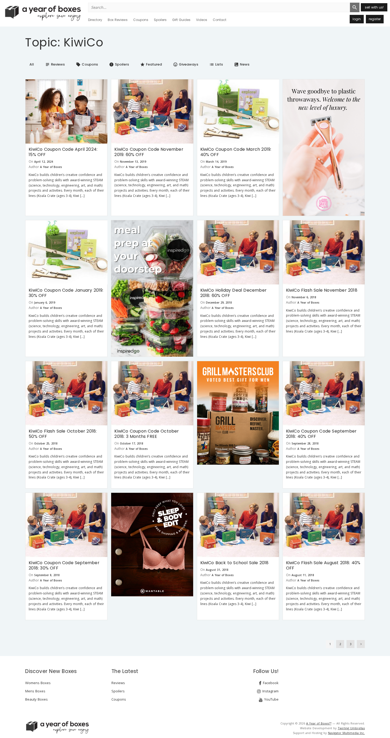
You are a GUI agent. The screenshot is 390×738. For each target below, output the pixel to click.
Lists (216, 64)
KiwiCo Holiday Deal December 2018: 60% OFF (233, 293)
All (31, 64)
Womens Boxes (38, 682)
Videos (201, 20)
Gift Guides (181, 20)
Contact (219, 20)
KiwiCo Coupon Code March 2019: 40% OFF (235, 152)
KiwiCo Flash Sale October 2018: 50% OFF (63, 433)
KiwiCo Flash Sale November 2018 (321, 290)
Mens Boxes (35, 691)
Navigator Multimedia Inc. (346, 733)
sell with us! (374, 7)
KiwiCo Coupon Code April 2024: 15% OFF (63, 152)
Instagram (270, 691)
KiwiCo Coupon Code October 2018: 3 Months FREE (146, 433)
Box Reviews (118, 20)
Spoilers (160, 20)
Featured (151, 64)
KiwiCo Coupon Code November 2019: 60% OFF (148, 152)
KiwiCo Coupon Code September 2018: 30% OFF (64, 565)
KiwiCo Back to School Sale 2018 (234, 563)
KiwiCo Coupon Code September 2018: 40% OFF (321, 433)
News (241, 64)
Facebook (270, 682)
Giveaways (185, 64)
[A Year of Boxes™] (42, 13)
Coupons (140, 20)
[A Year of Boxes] (57, 727)
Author (34, 167)
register (375, 19)
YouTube (271, 699)
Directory (95, 20)
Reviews (55, 64)
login (357, 19)
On (31, 161)
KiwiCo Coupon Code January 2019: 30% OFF (66, 293)
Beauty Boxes (36, 699)
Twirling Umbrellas (351, 728)
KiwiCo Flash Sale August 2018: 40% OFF (323, 565)
